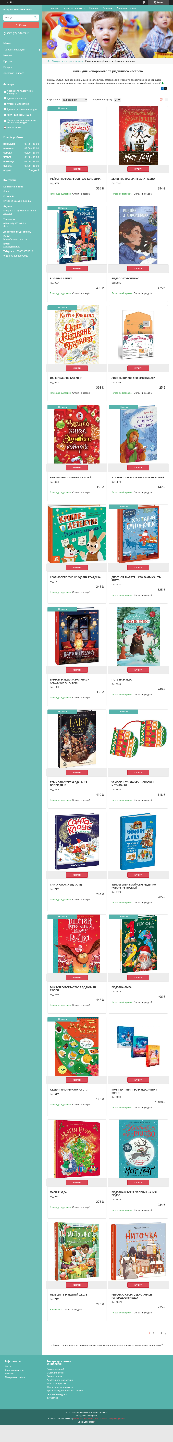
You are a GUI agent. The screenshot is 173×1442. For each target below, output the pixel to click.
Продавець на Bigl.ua (86, 1415)
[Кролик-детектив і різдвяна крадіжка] (76, 534)
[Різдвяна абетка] (76, 235)
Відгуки (7, 67)
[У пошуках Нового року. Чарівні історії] (138, 434)
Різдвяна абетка (61, 278)
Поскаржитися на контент (85, 1419)
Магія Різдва (58, 1192)
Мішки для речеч (55, 1372)
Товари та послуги (13, 49)
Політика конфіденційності (112, 1419)
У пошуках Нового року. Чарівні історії (138, 477)
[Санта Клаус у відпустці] (76, 841)
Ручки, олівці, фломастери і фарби (65, 1390)
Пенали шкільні (54, 1376)
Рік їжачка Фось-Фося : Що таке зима (75, 179)
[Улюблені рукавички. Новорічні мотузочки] (138, 739)
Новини (7, 55)
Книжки (79, 61)
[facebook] (162, 89)
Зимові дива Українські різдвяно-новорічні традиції (134, 886)
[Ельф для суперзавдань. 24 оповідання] (76, 739)
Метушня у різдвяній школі (68, 1294)
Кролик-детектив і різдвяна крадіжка (75, 577)
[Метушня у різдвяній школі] (76, 1251)
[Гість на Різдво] (138, 636)
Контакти (108, 8)
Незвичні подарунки (57, 1394)
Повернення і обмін (15, 1377)
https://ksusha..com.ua (15, 239)
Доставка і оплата (13, 73)
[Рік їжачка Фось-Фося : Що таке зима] (76, 135)
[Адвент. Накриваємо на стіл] (76, 1046)
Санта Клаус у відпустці (66, 884)
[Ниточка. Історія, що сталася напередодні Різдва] (138, 1251)
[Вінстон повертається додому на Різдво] (76, 944)
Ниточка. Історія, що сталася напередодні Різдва (132, 1296)
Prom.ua (103, 1412)
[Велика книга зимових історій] (76, 434)
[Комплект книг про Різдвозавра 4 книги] (138, 1046)
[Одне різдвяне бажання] (76, 334)
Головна (53, 8)
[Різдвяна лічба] (138, 944)
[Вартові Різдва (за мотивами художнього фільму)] (76, 636)
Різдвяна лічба (122, 987)
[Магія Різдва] (76, 1149)
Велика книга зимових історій (70, 477)
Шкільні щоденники (56, 1383)
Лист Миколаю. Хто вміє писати (133, 378)
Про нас (8, 61)
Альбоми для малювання (60, 1380)
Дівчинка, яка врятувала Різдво (133, 179)
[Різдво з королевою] (138, 235)
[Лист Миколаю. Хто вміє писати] (138, 334)
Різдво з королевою (125, 278)
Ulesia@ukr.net (11, 246)
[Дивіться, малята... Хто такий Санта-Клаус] (138, 534)
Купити (77, 169)
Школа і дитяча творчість (60, 1387)
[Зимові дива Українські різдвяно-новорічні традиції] (138, 841)
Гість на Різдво (122, 679)
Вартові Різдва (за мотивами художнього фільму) (69, 681)
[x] (165, 89)
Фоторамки (52, 1398)
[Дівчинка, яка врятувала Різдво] (138, 135)
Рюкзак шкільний (55, 1369)
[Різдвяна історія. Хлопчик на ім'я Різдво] (138, 1149)
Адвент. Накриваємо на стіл (69, 1089)
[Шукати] (35, 18)
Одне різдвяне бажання (66, 378)
